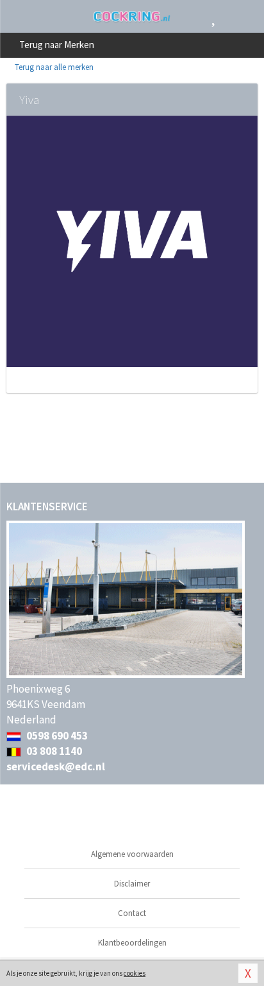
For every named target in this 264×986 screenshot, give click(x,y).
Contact (132, 913)
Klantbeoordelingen (132, 942)
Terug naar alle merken (53, 67)
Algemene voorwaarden (132, 854)
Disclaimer (132, 883)
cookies (134, 973)
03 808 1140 (53, 751)
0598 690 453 (56, 736)
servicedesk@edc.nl (55, 766)
